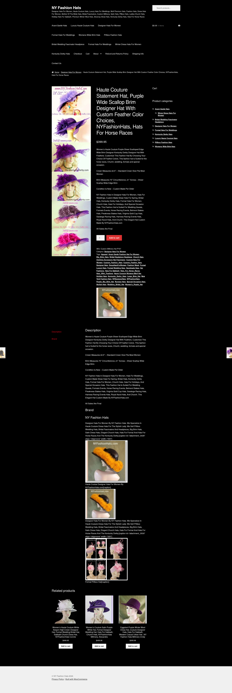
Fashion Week (133, 265)
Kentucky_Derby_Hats (117, 276)
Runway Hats (120, 281)
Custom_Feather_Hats (132, 262)
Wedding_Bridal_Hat (115, 284)
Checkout (78, 53)
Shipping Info (138, 53)
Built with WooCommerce (76, 679)
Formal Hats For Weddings (63, 35)
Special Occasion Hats (136, 281)
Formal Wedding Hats (116, 268)
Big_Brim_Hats (102, 257)
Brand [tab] (54, 338)
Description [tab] (57, 331)
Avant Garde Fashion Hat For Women (124, 254)
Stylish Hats (101, 284)
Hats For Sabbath (112, 271)
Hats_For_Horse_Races (130, 271)
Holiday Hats (101, 276)
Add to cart (114, 237)
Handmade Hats (132, 268)
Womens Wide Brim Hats (89, 35)
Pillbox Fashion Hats (113, 35)
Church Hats (138, 257)
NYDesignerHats (119, 279)
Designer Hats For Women (109, 25)
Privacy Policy (58, 679)
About (95, 53)
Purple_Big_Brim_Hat (105, 281)
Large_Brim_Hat (133, 276)
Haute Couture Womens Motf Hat (127, 273)
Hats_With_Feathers (104, 273)
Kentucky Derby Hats (61, 53)
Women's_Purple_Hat (134, 284)
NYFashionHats (133, 279)
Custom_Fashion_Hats (113, 262)
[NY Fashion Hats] (111, 303)
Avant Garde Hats (59, 25)
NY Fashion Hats (66, 7)
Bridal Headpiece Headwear (121, 257)
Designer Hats (102, 265)
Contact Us (56, 63)
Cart (87, 53)
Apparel (104, 254)
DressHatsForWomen (117, 265)
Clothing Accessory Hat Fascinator (110, 260)
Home (57, 72)
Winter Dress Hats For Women (128, 44)
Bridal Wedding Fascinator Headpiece (68, 44)
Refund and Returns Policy (116, 53)
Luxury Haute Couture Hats (82, 25)
